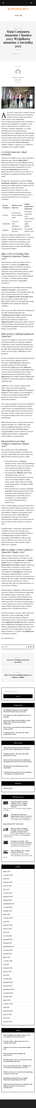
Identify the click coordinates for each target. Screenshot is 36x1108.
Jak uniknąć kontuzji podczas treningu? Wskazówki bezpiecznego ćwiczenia (15, 710)
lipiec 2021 (6, 957)
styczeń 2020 (7, 1021)
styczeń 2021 (7, 979)
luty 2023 (6, 889)
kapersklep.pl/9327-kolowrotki (13, 824)
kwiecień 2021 (7, 968)
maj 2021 (6, 964)
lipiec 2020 (6, 1000)
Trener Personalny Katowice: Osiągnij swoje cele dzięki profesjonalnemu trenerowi (17, 1066)
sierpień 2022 (7, 911)
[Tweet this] (29, 647)
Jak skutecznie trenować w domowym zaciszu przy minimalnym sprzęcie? (17, 1060)
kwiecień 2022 (7, 925)
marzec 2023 (7, 886)
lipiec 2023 (6, 871)
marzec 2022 (7, 929)
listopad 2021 (7, 943)
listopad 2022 (7, 900)
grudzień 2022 (8, 896)
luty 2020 (6, 1018)
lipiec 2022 (6, 914)
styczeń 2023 (7, 893)
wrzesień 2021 (7, 950)
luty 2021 (6, 975)
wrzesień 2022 (8, 907)
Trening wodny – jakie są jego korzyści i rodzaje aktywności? (16, 1042)
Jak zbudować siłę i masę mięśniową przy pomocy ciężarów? (22, 815)
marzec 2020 (7, 1014)
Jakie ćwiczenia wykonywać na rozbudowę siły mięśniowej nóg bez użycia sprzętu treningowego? (17, 1085)
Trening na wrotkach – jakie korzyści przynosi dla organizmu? (21, 842)
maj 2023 (6, 879)
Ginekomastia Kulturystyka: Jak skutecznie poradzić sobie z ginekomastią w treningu (16, 748)
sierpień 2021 (7, 954)
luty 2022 (6, 932)
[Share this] (26, 647)
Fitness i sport (18, 28)
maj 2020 (6, 1007)
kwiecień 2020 (8, 1011)
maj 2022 (6, 921)
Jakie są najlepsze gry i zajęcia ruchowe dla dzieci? (20, 851)
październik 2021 (8, 946)
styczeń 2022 (7, 936)
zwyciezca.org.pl (18, 77)
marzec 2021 (7, 971)
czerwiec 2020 (8, 1004)
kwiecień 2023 (7, 882)
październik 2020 (8, 989)
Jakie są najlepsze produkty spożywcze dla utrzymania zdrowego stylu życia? (16, 1036)
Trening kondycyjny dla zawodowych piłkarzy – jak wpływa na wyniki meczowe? (17, 773)
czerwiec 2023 (8, 875)
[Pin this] (33, 647)
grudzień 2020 (8, 982)
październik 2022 (8, 904)
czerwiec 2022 (8, 918)
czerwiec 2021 (7, 961)
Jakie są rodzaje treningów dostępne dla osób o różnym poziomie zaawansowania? (20, 830)
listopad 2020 (7, 986)
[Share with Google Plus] (31, 647)
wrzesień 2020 (8, 993)
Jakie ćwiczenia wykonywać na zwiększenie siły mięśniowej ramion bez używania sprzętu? (17, 760)
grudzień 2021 (7, 939)
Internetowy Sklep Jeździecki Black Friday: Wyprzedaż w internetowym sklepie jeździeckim (17, 722)
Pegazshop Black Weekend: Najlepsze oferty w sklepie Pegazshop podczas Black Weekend (19, 804)
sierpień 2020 (7, 996)
